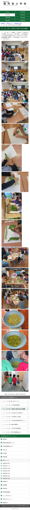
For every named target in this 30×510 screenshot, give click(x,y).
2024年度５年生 (6, 463)
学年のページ (10, 23)
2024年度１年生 (17, 23)
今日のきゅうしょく (7, 499)
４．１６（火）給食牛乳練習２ (11, 424)
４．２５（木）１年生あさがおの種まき (13, 412)
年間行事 (5, 488)
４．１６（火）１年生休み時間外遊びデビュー (14, 420)
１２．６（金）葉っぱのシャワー (11, 401)
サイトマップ (15, 508)
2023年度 (22, 14)
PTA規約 (5, 453)
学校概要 (5, 485)
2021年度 (22, 17)
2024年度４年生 (6, 468)
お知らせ (5, 449)
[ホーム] (15, 3)
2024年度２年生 (6, 476)
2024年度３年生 (6, 470)
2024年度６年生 (6, 473)
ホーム (7, 12)
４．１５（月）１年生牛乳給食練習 (12, 428)
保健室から (5, 502)
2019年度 (22, 20)
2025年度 (22, 12)
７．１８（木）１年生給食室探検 (11, 405)
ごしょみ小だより (7, 495)
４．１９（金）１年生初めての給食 (12, 416)
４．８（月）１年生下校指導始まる (12, 432)
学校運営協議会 (6, 492)
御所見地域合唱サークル (9, 442)
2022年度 (7, 17)
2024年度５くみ (6, 465)
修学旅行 (5, 439)
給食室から (5, 481)
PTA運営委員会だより (8, 446)
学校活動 (5, 456)
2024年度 (7, 14)
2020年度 (7, 20)
